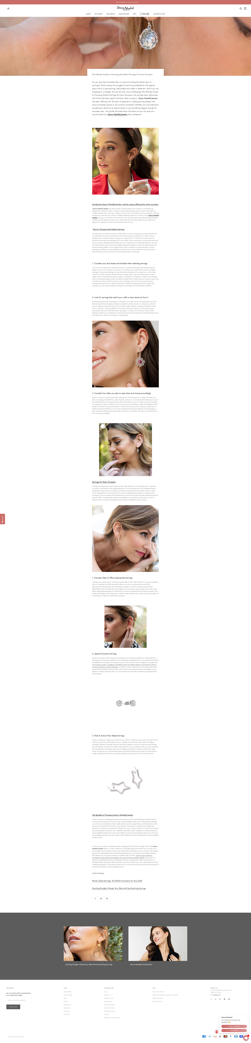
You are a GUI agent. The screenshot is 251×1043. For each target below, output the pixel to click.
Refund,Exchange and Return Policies (165, 995)
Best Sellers (68, 992)
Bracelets (67, 1008)
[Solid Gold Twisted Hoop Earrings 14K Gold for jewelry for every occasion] (125, 538)
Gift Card (67, 1014)
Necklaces (67, 1005)
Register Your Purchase (112, 1018)
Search (106, 1014)
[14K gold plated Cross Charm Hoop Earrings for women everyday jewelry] (125, 161)
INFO (154, 988)
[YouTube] (224, 999)
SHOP (65, 988)
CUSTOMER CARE (109, 988)
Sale (65, 998)
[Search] (241, 8)
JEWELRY (88, 14)
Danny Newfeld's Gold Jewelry (141, 964)
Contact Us (216, 995)
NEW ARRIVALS (110, 14)
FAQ (105, 992)
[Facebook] (211, 999)
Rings (65, 1001)
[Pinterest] (220, 999)
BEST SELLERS (98, 14)
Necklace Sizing (109, 1008)
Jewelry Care (108, 998)
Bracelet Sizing (109, 1005)
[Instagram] (215, 999)
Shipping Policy (158, 998)
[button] (246, 1038)
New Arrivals (68, 995)
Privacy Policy (157, 1001)
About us (107, 995)
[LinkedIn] (229, 999)
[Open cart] (245, 8)
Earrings (66, 1011)
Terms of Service (158, 992)
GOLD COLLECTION (124, 14)
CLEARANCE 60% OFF (159, 14)
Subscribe (13, 1007)
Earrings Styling (109, 1011)
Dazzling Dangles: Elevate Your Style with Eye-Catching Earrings (119, 888)
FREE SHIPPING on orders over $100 (127, 2)
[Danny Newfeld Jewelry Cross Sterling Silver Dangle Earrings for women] (125, 449)
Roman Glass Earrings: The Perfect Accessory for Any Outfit (117, 880)
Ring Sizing (108, 1001)
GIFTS (134, 14)
